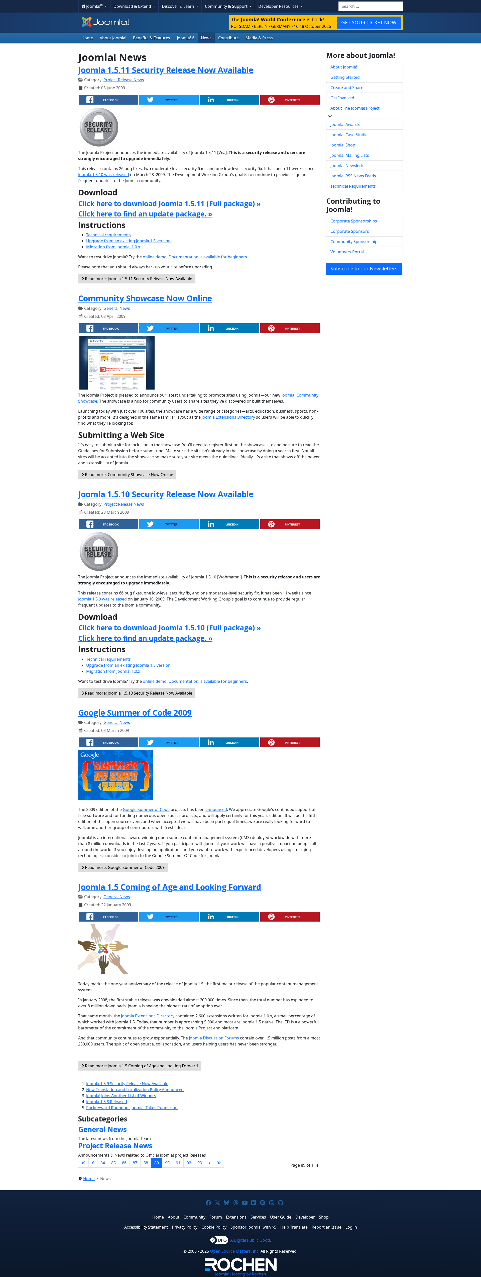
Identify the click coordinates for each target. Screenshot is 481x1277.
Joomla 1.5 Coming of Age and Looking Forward (169, 886)
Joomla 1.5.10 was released (103, 174)
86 (124, 1163)
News (206, 38)
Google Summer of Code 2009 (135, 712)
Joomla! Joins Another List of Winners (121, 1095)
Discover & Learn (178, 6)
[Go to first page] (83, 1163)
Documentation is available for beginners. (208, 257)
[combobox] (370, 6)
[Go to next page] (209, 1163)
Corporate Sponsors (349, 231)
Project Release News (123, 80)
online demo (155, 257)
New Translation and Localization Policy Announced (135, 1089)
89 (156, 1163)
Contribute (228, 38)
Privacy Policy (184, 1227)
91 (178, 1163)
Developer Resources (279, 6)
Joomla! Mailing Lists (349, 155)
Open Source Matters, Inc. (235, 1251)
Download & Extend (132, 6)
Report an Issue (326, 1227)
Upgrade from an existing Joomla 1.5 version (128, 241)
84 (102, 1163)
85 (113, 1163)
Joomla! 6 (185, 38)
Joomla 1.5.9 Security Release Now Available (127, 1083)
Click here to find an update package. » (145, 213)
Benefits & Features (151, 38)
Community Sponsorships (355, 241)
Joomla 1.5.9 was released (102, 599)
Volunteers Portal (347, 252)
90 (167, 1163)
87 (135, 1163)
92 (189, 1163)
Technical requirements (108, 235)
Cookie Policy (213, 1227)
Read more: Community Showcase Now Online (128, 474)
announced (216, 809)
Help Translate (294, 1227)
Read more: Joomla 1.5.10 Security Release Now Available (138, 693)
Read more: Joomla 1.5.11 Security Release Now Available (138, 278)
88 (146, 1163)
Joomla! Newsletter (348, 165)
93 (199, 1163)
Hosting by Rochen (240, 1274)
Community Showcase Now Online (145, 298)
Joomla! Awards (345, 124)
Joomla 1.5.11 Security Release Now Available (165, 69)
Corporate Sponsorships (353, 221)
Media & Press (259, 38)
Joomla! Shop (342, 145)
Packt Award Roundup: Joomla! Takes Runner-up (132, 1107)
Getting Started (345, 77)
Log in (351, 1227)
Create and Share (346, 87)
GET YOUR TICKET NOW (369, 22)
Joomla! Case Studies (350, 134)
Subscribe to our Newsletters (364, 268)
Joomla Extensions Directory (228, 417)
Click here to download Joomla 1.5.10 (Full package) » (169, 627)
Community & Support (227, 6)
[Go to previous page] (92, 1163)
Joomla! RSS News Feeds (353, 176)
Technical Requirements (353, 186)
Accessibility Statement (146, 1227)
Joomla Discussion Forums (214, 1038)
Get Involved (342, 98)
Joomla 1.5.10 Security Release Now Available (165, 494)
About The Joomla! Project (355, 108)
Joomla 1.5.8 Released (106, 1101)
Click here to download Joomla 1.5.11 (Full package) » (169, 203)
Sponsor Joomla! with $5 (253, 1227)
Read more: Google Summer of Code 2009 (124, 867)
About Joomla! (113, 38)
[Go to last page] (219, 1163)
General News (116, 308)
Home (87, 38)
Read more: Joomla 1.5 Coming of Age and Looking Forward (141, 1066)
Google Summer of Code (146, 809)
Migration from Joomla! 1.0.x (113, 247)
